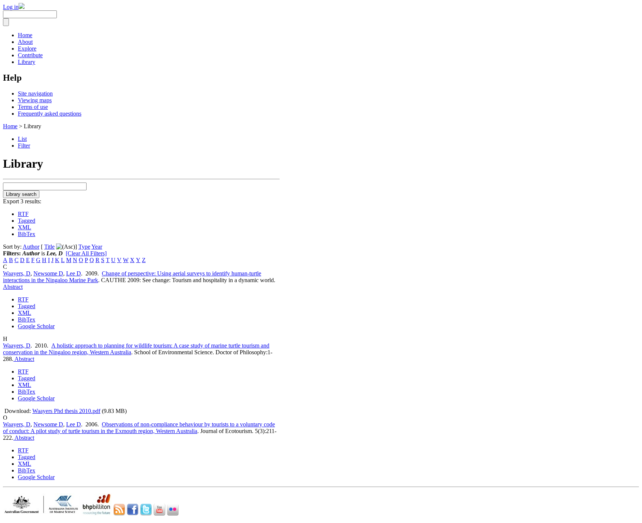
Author (31, 246)
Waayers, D (16, 273)
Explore (27, 48)
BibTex (26, 234)
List (22, 139)
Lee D (73, 273)
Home (25, 35)
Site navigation (35, 93)
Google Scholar (36, 326)
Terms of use (33, 107)
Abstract (13, 287)
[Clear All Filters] (86, 253)
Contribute (30, 55)
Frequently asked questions (49, 113)
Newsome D (48, 273)
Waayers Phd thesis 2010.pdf (66, 411)
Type (84, 246)
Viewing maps (35, 100)
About (25, 42)
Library (26, 62)
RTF (23, 214)
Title (49, 246)
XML (24, 227)
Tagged (26, 220)
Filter (24, 145)
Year (96, 246)
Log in (11, 7)
